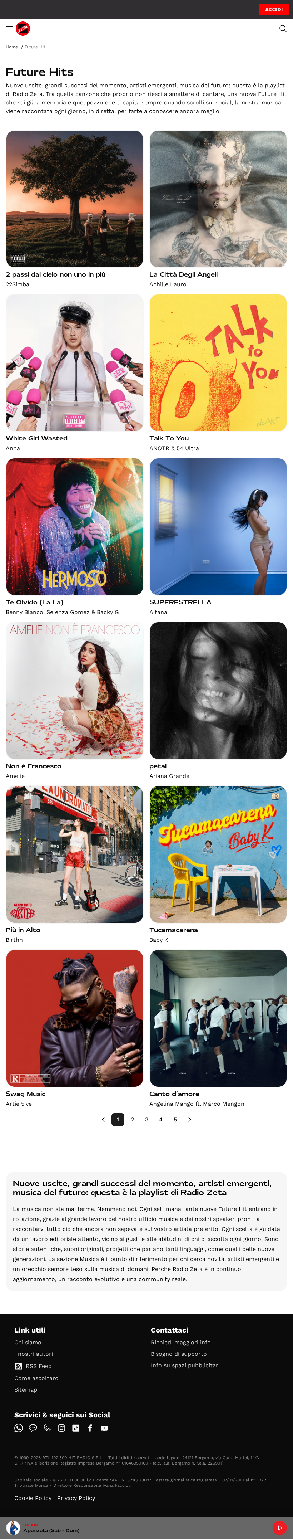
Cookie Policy (32, 1498)
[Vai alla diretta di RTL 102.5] (280, 1528)
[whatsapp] (18, 1428)
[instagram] (61, 1428)
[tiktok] (75, 1428)
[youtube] (104, 1428)
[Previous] (103, 1119)
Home (12, 46)
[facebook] (90, 1428)
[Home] (23, 28)
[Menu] (9, 28)
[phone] (47, 1428)
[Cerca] (283, 28)
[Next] (189, 1119)
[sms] (33, 1428)
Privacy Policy (76, 1498)
